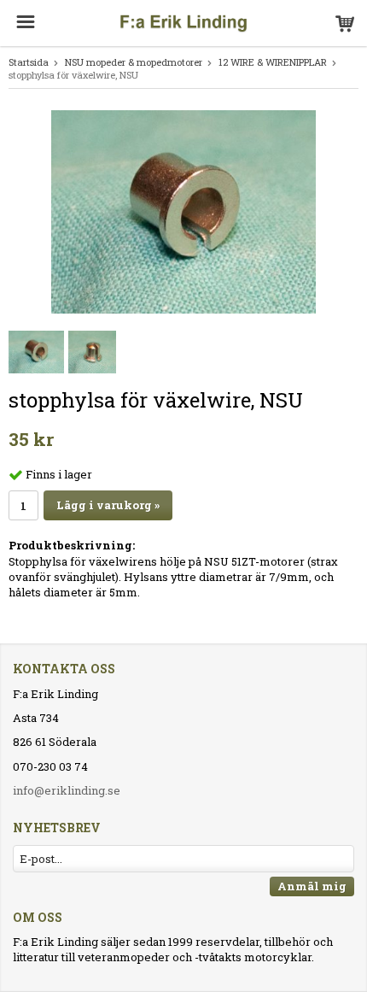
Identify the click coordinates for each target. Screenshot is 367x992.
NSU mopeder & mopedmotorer (133, 62)
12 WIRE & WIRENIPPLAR (272, 62)
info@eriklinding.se (66, 790)
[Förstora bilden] (183, 210)
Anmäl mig (312, 886)
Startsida (29, 62)
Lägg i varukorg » (108, 505)
